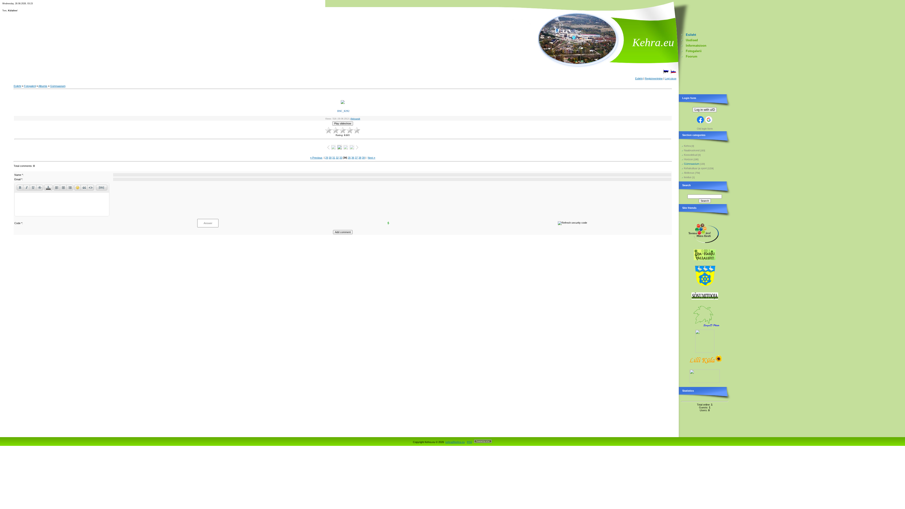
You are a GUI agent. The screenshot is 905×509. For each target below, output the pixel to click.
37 (356, 157)
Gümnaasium (58, 86)
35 (349, 157)
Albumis (42, 86)
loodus (687, 177)
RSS (469, 442)
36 (352, 157)
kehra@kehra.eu (455, 442)
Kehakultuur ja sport (695, 168)
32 (337, 157)
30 (330, 157)
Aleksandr (355, 119)
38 (359, 157)
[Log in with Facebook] (700, 119)
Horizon (688, 159)
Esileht (639, 78)
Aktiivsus (689, 172)
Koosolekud (690, 154)
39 (363, 157)
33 (340, 157)
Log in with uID (705, 109)
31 (333, 157)
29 (326, 157)
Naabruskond (691, 150)
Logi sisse (670, 78)
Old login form (705, 128)
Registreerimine (654, 78)
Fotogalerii (30, 86)
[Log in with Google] (708, 119)
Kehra (687, 145)
